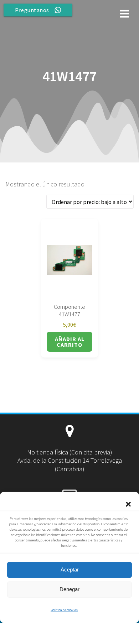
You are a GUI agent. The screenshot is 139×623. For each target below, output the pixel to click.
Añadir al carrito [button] (69, 341)
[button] (128, 504)
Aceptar (70, 569)
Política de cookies (64, 610)
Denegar (69, 589)
